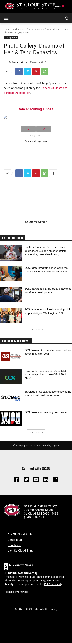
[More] (53, 173)
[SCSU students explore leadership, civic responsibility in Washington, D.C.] (11, 315)
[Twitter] (27, 71)
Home (7, 29)
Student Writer (19, 61)
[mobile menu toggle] (59, 6)
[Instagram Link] (55, 480)
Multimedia (18, 29)
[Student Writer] (6, 62)
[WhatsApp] (44, 71)
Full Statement (52, 584)
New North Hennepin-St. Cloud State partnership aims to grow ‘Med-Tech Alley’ (46, 374)
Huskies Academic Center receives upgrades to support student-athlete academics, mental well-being (45, 251)
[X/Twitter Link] (26, 480)
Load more (35, 329)
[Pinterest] (36, 71)
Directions (14, 545)
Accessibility (11, 592)
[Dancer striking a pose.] (36, 117)
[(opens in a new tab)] (11, 356)
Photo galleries (34, 29)
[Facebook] (19, 71)
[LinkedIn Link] (45, 480)
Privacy (23, 592)
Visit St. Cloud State (20, 550)
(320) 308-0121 (34, 517)
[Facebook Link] (16, 480)
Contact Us (15, 540)
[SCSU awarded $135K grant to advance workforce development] (11, 294)
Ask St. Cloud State (20, 534)
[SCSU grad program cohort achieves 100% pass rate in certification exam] (11, 273)
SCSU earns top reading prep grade (46, 412)
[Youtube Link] (36, 480)
